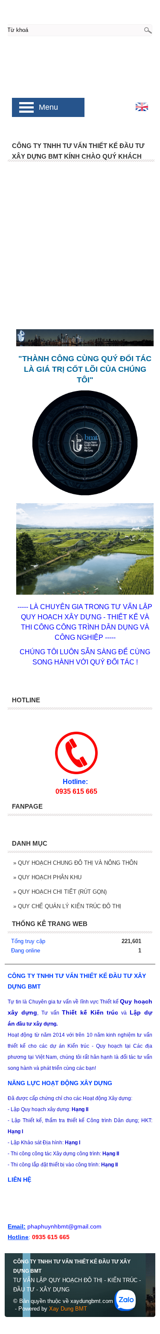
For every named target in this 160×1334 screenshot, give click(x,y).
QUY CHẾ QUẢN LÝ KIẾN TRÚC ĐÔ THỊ (67, 906)
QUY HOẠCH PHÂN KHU (47, 877)
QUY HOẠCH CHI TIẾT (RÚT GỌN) (60, 892)
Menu (48, 107)
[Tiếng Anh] (142, 109)
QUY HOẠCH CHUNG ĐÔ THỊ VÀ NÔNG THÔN (75, 863)
